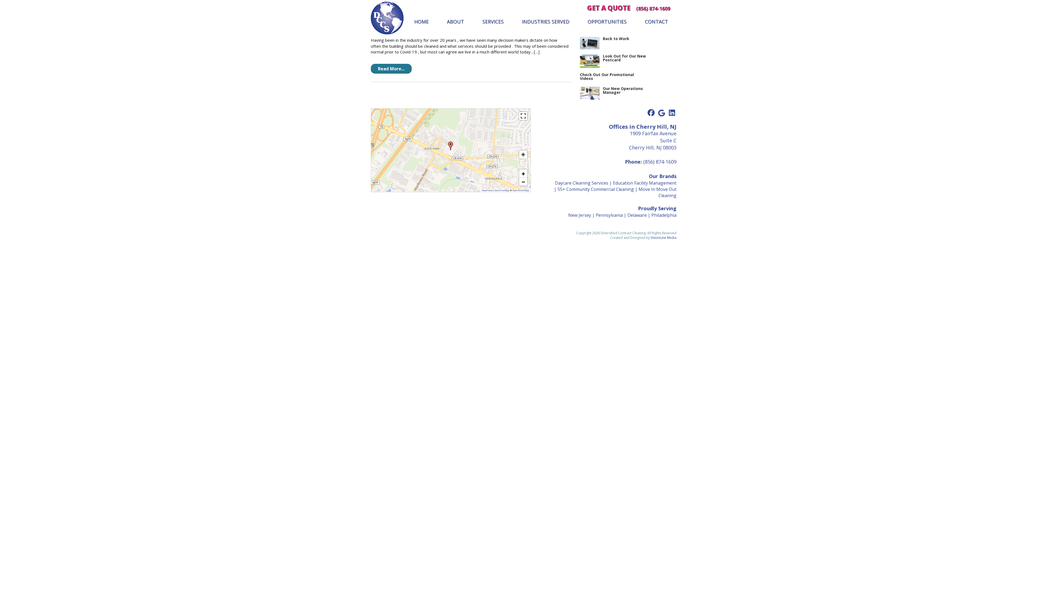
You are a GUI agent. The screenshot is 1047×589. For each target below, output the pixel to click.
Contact (656, 21)
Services (493, 21)
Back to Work (616, 38)
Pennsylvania (609, 215)
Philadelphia (663, 215)
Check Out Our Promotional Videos (607, 76)
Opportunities (607, 21)
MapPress (487, 190)
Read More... (391, 69)
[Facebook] (651, 112)
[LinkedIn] (671, 112)
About (455, 21)
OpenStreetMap (520, 190)
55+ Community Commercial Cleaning (596, 189)
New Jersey (579, 215)
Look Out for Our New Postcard (624, 57)
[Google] (661, 112)
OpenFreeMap (501, 190)
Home (421, 21)
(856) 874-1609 (653, 8)
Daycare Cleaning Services (581, 183)
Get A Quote (608, 7)
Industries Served (545, 21)
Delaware (637, 215)
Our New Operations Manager (623, 90)
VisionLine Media (663, 237)
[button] (450, 146)
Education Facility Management (644, 183)
